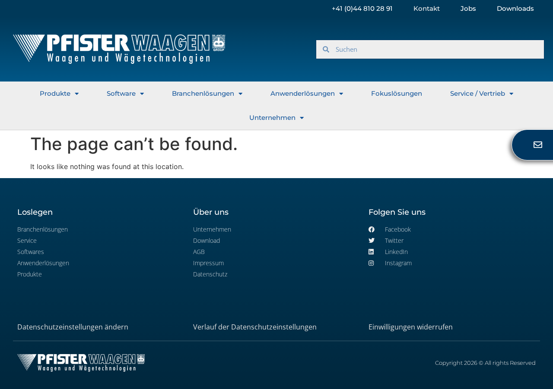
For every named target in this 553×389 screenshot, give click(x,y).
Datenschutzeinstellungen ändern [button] (72, 327)
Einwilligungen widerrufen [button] (411, 327)
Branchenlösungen (203, 93)
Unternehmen (272, 117)
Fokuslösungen (396, 93)
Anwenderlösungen (302, 93)
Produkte (55, 93)
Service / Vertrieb (477, 93)
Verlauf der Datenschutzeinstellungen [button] (255, 327)
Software (121, 93)
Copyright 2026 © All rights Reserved (485, 362)
